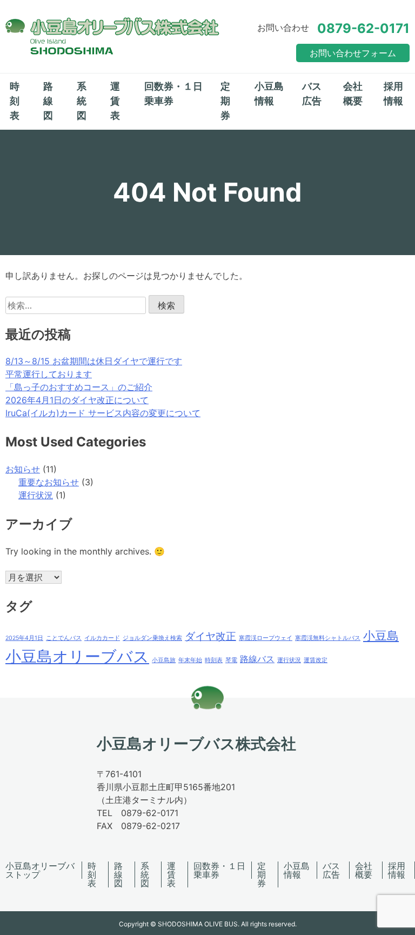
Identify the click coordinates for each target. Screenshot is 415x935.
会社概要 (353, 93)
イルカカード (102, 638)
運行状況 (35, 495)
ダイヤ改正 (210, 636)
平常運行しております (48, 374)
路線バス (257, 659)
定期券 (225, 101)
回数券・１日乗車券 (173, 93)
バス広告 (312, 93)
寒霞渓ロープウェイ (265, 638)
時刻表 (14, 101)
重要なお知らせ (48, 482)
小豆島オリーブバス (77, 656)
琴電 (231, 660)
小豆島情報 (269, 93)
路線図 (48, 101)
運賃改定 (315, 660)
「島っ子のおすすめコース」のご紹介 (78, 387)
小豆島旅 (164, 660)
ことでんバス (64, 638)
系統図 (81, 101)
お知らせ (22, 469)
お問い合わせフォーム (353, 53)
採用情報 (393, 93)
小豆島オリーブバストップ (40, 870)
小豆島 (381, 636)
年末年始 (190, 660)
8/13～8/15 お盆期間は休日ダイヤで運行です (93, 361)
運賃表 (115, 101)
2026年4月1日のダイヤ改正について (77, 400)
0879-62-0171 (363, 28)
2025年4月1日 (24, 638)
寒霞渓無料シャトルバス (327, 638)
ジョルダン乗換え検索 (152, 638)
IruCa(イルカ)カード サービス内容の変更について (102, 413)
